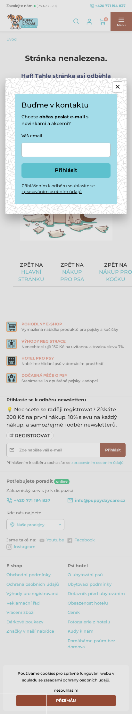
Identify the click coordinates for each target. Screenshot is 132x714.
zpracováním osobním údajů (51, 191)
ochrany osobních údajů (86, 680)
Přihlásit (66, 170)
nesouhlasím (66, 690)
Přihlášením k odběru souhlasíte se (58, 188)
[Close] (117, 87)
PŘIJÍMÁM (66, 700)
